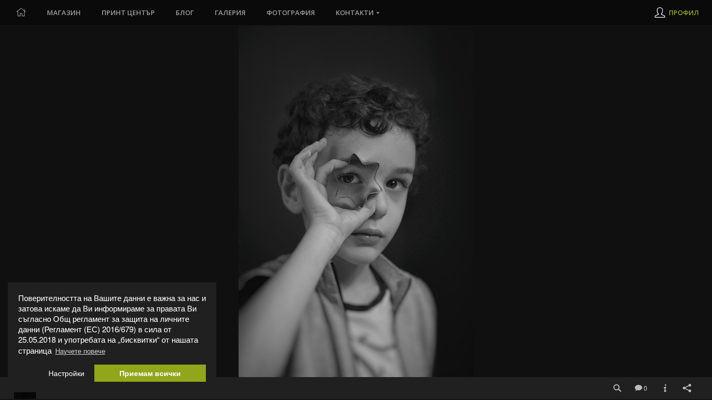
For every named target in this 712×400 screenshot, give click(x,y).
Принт (128, 12)
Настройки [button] (66, 373)
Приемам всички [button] (150, 373)
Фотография (290, 12)
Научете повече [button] (80, 351)
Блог (185, 12)
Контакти (355, 12)
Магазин (64, 12)
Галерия (230, 12)
